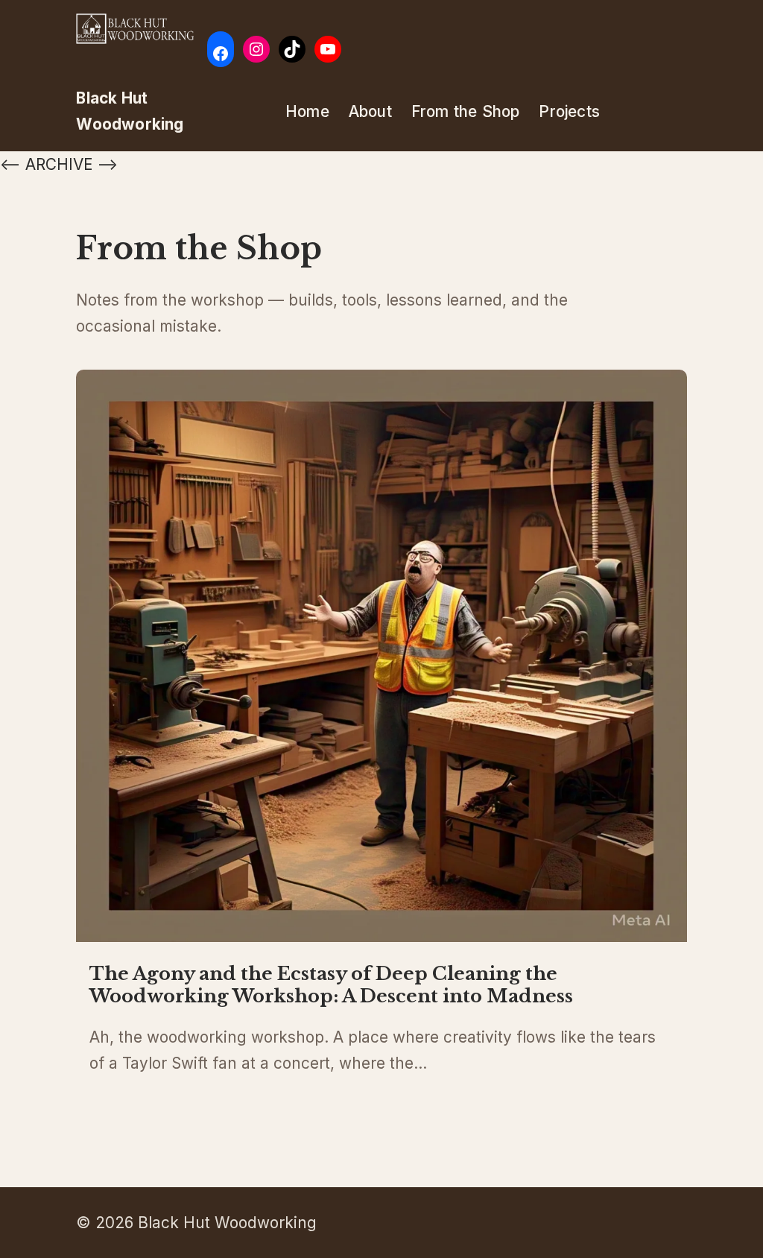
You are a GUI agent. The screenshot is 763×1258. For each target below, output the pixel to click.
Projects (569, 111)
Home (307, 111)
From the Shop (465, 111)
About (370, 111)
